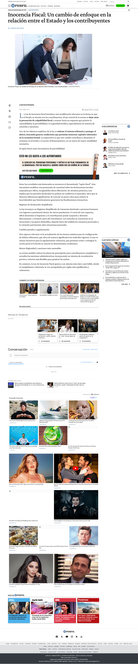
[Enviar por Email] (9, 122)
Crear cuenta (94, 349)
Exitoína (96, 1)
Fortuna (62, 646)
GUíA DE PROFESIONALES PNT (17, 10)
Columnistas (109, 126)
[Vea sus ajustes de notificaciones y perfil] (128, 5)
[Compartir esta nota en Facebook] (9, 105)
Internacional (42, 643)
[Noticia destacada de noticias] (19, 600)
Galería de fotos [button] (17, 28)
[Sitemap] (81, 637)
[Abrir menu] (9, 5)
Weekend (56, 646)
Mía (79, 646)
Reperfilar (71, 643)
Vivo (121, 643)
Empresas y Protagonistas (88, 643)
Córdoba (64, 643)
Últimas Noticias (34, 6)
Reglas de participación (85, 652)
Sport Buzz (85, 649)
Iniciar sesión (86, 349)
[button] (53, 61)
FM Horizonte (91, 646)
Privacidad (69, 652)
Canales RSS (43, 652)
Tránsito (95, 652)
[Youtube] (67, 637)
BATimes (83, 646)
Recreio (91, 649)
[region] (53, 372)
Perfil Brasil (103, 1)
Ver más (124, 284)
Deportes (54, 643)
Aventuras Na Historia (64, 649)
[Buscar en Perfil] (128, 1)
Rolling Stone (76, 649)
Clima (48, 643)
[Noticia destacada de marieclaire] (42, 600)
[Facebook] (57, 637)
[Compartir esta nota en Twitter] (9, 111)
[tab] (15, 362)
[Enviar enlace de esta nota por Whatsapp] (9, 116)
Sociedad (57, 6)
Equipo (75, 652)
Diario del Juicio (127, 643)
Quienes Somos (52, 652)
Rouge (75, 646)
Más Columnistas (121, 173)
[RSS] (76, 637)
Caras (91, 1)
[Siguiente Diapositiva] (97, 333)
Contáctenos (61, 652)
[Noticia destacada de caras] (65, 600)
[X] (62, 637)
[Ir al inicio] (19, 5)
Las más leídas (110, 240)
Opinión (50, 6)
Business (79, 1)
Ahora (7, 643)
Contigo (54, 649)
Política (43, 6)
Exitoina (110, 643)
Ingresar (111, 5)
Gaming (116, 643)
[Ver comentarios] (128, 10)
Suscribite (120, 5)
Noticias (85, 1)
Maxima (97, 649)
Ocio (59, 643)
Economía (27, 643)
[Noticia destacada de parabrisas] (88, 600)
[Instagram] (72, 637)
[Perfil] (20, 595)
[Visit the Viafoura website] (95, 394)
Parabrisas (69, 646)
